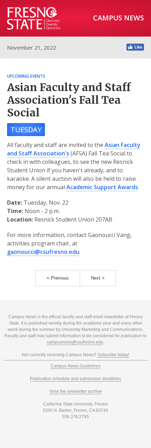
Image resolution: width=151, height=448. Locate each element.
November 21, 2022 (31, 47)
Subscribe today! (113, 354)
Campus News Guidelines (75, 366)
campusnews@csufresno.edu (75, 342)
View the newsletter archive (76, 391)
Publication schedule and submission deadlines (75, 378)
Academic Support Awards (102, 187)
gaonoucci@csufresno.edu (43, 252)
